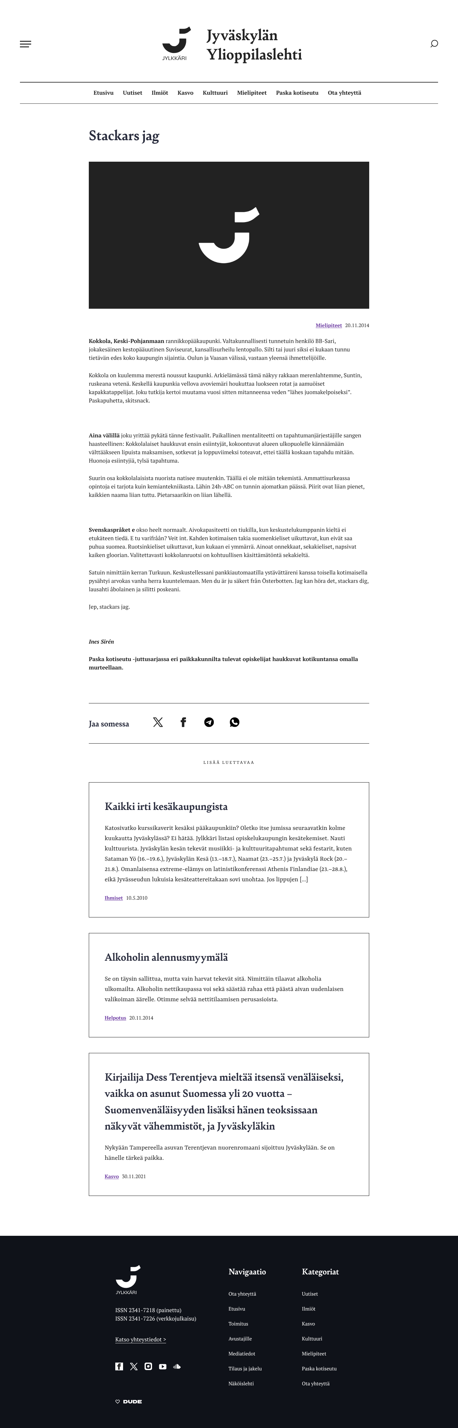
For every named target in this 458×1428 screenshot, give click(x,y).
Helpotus (115, 1017)
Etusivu (103, 93)
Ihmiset (114, 897)
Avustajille (240, 1338)
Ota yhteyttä (344, 93)
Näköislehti (241, 1383)
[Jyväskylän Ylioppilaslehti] (128, 1291)
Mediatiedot (241, 1353)
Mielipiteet (252, 93)
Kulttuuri (215, 93)
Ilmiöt (160, 93)
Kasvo (185, 93)
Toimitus (238, 1323)
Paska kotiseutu (297, 93)
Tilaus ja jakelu (245, 1368)
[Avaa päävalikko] (25, 44)
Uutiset (132, 93)
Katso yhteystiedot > (140, 1339)
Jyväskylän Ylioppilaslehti (254, 44)
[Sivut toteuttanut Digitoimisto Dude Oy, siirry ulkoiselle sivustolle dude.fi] (128, 1402)
